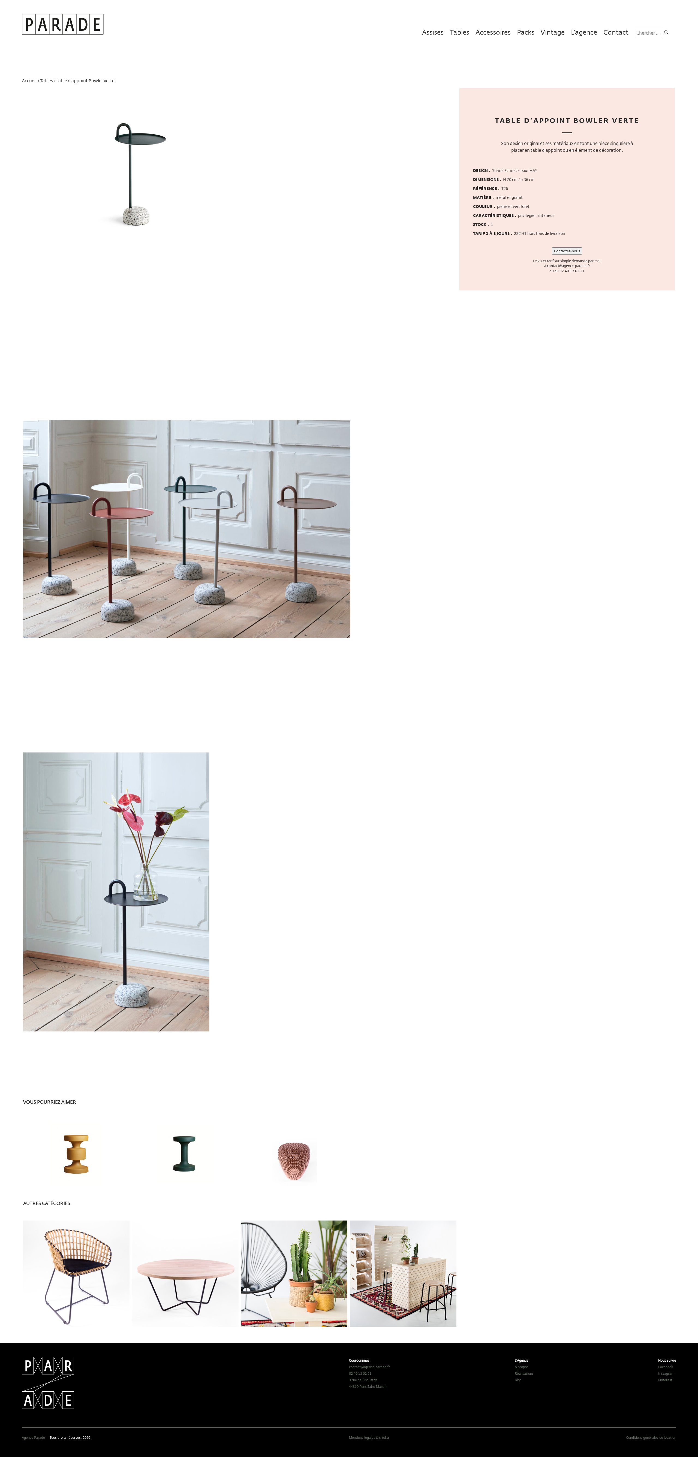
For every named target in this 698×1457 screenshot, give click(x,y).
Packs (525, 32)
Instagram (666, 1373)
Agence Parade (33, 1437)
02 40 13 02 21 (572, 270)
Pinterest (665, 1379)
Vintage (553, 32)
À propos (521, 1366)
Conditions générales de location (651, 1437)
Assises (433, 32)
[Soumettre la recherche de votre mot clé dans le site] (666, 33)
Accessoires (493, 32)
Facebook (665, 1366)
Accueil (29, 81)
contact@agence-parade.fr (568, 265)
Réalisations (524, 1373)
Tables (459, 32)
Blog (518, 1379)
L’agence (584, 32)
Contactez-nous (567, 250)
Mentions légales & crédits (369, 1437)
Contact (615, 32)
